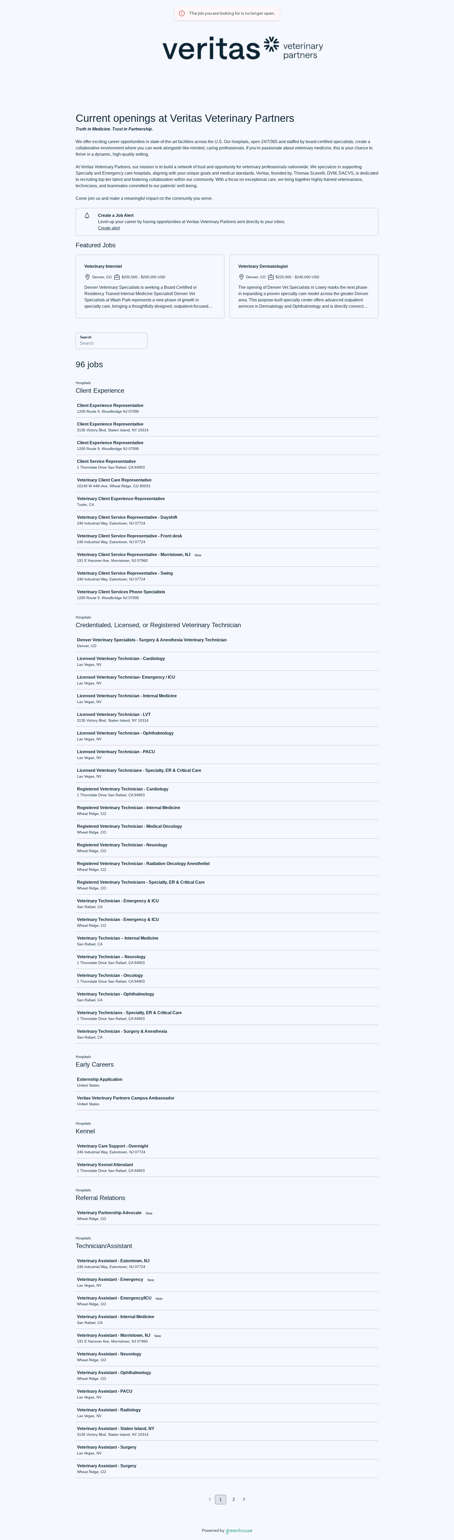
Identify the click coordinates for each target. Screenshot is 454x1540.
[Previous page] (210, 1500)
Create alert (109, 228)
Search (85, 337)
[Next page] (244, 1500)
